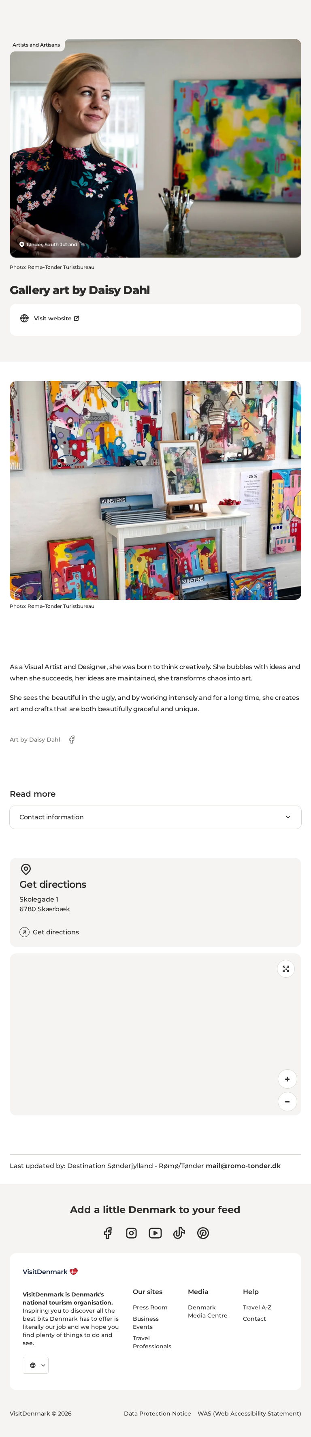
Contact (254, 1318)
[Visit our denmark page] (107, 1233)
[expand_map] (286, 969)
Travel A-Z (257, 1307)
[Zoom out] (287, 1101)
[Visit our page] (131, 1233)
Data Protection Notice (157, 1413)
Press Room (150, 1307)
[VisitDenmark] (50, 1272)
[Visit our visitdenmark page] (155, 1233)
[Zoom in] (287, 1079)
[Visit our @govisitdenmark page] (179, 1233)
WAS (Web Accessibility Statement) (249, 1413)
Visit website (53, 318)
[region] (155, 1034)
